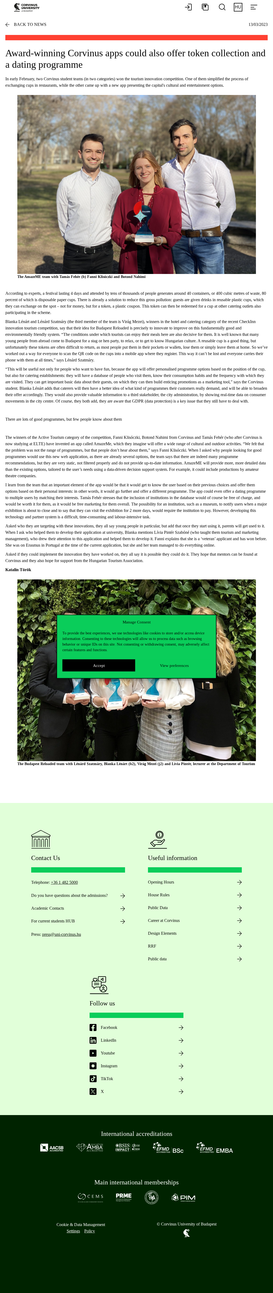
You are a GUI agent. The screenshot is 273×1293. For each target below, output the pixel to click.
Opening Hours (161, 882)
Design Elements (162, 933)
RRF (152, 946)
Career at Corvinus (164, 920)
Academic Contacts (47, 908)
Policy (89, 1231)
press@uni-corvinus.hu (61, 934)
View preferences (174, 665)
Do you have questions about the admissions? (69, 895)
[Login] (188, 7)
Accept (99, 665)
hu (238, 7)
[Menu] (253, 7)
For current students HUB (53, 921)
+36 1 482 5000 (64, 882)
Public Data (158, 907)
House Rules (159, 895)
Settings (73, 1231)
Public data (157, 959)
